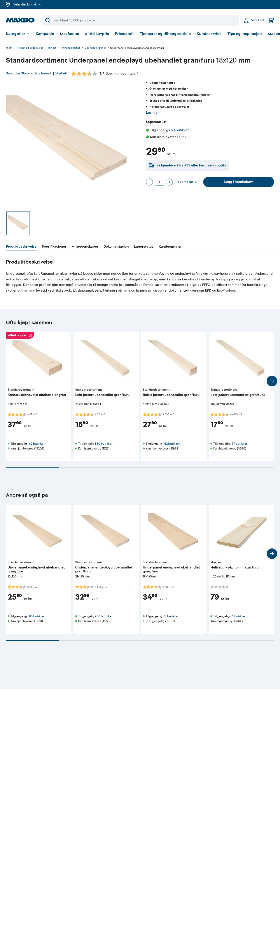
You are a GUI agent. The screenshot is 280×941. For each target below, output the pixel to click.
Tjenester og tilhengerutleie (165, 34)
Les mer (152, 112)
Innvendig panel (70, 48)
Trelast (52, 48)
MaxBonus (69, 34)
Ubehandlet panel (95, 48)
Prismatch (124, 34)
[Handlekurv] (271, 20)
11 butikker (171, 616)
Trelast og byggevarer (30, 48)
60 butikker (104, 444)
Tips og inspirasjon (245, 34)
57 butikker (239, 444)
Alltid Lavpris (97, 34)
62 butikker (37, 444)
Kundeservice (209, 34)
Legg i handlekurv (238, 181)
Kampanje (45, 34)
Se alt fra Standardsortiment (28, 73)
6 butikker (239, 616)
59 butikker (180, 130)
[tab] (21, 247)
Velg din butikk (25, 4)
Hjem (9, 48)
